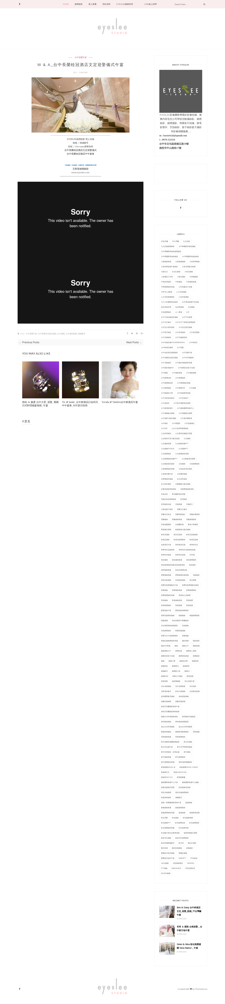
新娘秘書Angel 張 (168, 767)
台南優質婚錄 (182, 474)
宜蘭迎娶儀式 (180, 514)
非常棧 (192, 555)
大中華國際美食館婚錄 (187, 246)
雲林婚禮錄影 (180, 737)
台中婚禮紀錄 (166, 378)
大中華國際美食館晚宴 (169, 256)
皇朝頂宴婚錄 (166, 580)
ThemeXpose (201, 988)
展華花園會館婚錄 (167, 615)
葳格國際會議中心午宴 (169, 782)
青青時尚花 (193, 545)
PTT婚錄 (164, 868)
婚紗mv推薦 (165, 646)
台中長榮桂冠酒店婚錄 (47, 334)
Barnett (182, 858)
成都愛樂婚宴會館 (187, 489)
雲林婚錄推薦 (166, 737)
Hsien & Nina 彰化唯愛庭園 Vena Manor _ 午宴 (189, 946)
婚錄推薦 (196, 646)
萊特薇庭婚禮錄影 (182, 722)
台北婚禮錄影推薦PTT (169, 459)
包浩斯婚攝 (179, 307)
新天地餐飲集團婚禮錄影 (170, 742)
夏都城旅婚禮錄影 (182, 610)
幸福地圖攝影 (166, 524)
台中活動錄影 (166, 363)
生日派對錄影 (182, 479)
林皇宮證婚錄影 (192, 534)
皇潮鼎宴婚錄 (180, 580)
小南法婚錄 (188, 272)
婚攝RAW (164, 676)
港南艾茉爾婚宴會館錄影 (170, 711)
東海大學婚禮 (193, 524)
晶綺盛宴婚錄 (184, 696)
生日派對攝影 (166, 484)
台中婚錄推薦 (71, 334)
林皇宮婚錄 (165, 534)
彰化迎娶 (164, 818)
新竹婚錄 (187, 752)
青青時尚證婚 (180, 555)
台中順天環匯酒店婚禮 (182, 403)
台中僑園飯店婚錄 (167, 413)
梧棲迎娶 (164, 681)
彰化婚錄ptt (166, 823)
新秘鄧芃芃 (165, 772)
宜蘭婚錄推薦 (177, 519)
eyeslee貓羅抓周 (124, 4)
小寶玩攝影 (181, 277)
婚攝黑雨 (186, 666)
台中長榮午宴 (80, 57)
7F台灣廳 (175, 241)
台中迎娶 (180, 347)
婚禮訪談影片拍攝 (167, 656)
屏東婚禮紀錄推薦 (182, 575)
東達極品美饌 (166, 529)
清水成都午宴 (189, 681)
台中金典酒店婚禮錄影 (169, 352)
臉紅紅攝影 (192, 843)
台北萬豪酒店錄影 (167, 464)
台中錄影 (164, 423)
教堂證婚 (190, 676)
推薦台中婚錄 (177, 676)
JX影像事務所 (178, 863)
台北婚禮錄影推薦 (182, 454)
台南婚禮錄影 (194, 464)
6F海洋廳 (164, 241)
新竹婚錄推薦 (166, 757)
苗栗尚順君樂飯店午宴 (169, 585)
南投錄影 (192, 565)
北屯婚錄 (191, 307)
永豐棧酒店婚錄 (167, 479)
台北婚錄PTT (183, 449)
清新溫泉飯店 (166, 691)
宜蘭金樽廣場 (194, 514)
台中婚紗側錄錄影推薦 (183, 363)
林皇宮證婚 (178, 534)
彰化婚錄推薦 (188, 818)
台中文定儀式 (166, 322)
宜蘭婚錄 (164, 519)
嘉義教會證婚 (194, 813)
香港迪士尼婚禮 (184, 595)
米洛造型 (164, 494)
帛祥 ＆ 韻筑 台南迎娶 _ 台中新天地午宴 (189, 928)
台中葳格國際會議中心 (185, 408)
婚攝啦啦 (164, 666)
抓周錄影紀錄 (166, 504)
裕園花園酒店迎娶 (167, 787)
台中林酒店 (193, 342)
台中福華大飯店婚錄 (168, 418)
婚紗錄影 (196, 641)
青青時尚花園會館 (167, 550)
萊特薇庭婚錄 (166, 722)
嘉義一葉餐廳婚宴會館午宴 (171, 802)
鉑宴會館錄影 (166, 797)
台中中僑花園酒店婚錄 (169, 317)
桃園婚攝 (164, 620)
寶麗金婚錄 (183, 853)
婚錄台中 (185, 646)
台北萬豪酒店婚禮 (188, 459)
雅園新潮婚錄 (166, 732)
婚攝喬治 (175, 666)
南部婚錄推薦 (166, 570)
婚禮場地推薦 (184, 656)
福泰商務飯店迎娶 (190, 833)
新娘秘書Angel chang (188, 767)
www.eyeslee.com (80, 172)
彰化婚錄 (175, 818)
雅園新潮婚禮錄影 (182, 732)
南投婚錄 (164, 560)
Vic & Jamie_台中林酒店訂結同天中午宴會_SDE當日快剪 (80, 403)
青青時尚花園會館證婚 (187, 550)
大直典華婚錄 (194, 261)
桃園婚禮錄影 (194, 615)
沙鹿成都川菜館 (167, 509)
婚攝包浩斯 (183, 661)
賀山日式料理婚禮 (185, 727)
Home (66, 4)
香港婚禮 (189, 600)
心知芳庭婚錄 (184, 297)
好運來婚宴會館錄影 (168, 489)
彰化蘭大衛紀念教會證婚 (170, 833)
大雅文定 (164, 272)
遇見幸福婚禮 (166, 792)
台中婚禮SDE (180, 388)
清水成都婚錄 (166, 686)
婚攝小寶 (172, 661)
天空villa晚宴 (166, 292)
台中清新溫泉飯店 (167, 398)
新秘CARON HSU (180, 772)
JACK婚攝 (165, 863)
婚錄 (176, 646)
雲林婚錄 (196, 732)
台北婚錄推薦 (166, 443)
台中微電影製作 (167, 408)
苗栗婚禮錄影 (191, 590)
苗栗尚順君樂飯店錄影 (190, 585)
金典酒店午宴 (166, 545)
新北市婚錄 (188, 742)
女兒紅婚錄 (176, 272)
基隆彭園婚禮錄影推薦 (169, 641)
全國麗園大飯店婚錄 (182, 484)
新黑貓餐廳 (181, 777)
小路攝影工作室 (167, 277)
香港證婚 (189, 605)
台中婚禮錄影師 (167, 383)
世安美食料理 (166, 307)
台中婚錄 (61, 334)
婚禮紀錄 (178, 651)
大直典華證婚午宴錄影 (169, 267)
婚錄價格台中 (166, 651)
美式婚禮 (192, 580)
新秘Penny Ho (167, 777)
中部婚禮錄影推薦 (167, 287)
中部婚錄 (178, 282)
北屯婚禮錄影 (166, 312)
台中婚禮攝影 (166, 388)
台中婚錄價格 (191, 373)
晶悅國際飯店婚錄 (167, 696)
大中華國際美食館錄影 (190, 256)
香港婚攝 (178, 605)
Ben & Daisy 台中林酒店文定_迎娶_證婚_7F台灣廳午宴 (189, 911)
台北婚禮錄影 (166, 454)
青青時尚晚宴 (166, 555)
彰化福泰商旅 (184, 828)
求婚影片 (189, 504)
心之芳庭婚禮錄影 (167, 297)
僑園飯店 (178, 797)
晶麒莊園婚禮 (166, 701)
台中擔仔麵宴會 (186, 418)
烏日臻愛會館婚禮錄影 (169, 625)
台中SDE (164, 428)
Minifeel (190, 863)
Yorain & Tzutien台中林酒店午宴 (120, 402)
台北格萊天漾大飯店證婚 (170, 438)
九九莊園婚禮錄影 (167, 246)
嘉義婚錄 (188, 802)
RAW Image (176, 868)
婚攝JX (187, 671)
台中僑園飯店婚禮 (185, 413)
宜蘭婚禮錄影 (191, 519)
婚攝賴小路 (176, 671)
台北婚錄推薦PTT (181, 443)
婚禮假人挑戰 (191, 651)
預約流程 (107, 4)
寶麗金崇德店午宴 (167, 858)
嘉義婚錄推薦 (166, 808)
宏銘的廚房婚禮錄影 (168, 499)
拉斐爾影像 (179, 524)
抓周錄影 (183, 499)
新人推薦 (93, 4)
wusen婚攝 (165, 873)
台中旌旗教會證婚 (183, 393)
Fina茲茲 (193, 858)
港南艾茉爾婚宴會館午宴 (170, 706)
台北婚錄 (187, 438)
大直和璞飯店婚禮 (188, 267)
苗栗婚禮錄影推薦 (167, 595)
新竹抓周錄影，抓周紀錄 (170, 752)
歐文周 (181, 843)
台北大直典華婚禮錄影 (180, 428)
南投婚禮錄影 (191, 560)
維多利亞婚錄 (166, 838)
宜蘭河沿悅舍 (166, 514)
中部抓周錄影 (166, 282)
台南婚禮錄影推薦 (167, 469)
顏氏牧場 (164, 848)
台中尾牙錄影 (166, 332)
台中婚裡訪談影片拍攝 (186, 368)
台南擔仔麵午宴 (167, 474)
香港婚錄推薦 (177, 600)
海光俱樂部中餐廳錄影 (180, 620)
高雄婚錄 (185, 625)
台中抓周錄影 (180, 332)
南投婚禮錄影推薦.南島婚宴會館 (173, 565)
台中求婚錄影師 (181, 337)
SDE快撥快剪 (190, 868)
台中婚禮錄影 (180, 378)
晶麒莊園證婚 (180, 701)
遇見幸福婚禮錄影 (182, 792)
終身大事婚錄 (180, 691)
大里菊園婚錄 (180, 261)
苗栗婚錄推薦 (177, 590)
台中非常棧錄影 (188, 358)
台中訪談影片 (184, 398)
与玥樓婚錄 (193, 277)
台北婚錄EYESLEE (167, 449)
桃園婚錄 (182, 615)
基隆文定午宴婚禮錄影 (169, 636)
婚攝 (162, 661)
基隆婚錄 (185, 636)
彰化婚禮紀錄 (180, 823)
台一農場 (178, 312)
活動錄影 (196, 575)
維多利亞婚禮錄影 (182, 838)
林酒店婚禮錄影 (179, 540)
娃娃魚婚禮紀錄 (181, 570)
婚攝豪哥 (81, 334)
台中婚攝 (192, 388)
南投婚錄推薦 (177, 560)
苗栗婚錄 (164, 590)
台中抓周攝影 (194, 332)
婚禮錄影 (79, 4)
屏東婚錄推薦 (166, 575)
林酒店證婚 (193, 540)
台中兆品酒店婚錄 (185, 327)
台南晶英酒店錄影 (185, 469)
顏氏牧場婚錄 (177, 848)
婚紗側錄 (185, 641)
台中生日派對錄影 (167, 327)
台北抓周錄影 (166, 433)
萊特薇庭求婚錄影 (188, 716)
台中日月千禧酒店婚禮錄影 (185, 322)
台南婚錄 (182, 464)
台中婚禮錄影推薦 (183, 383)
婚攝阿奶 (195, 661)
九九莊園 (186, 241)
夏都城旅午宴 (166, 610)
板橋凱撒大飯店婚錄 (182, 529)
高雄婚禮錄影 (166, 631)
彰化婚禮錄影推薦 (167, 828)
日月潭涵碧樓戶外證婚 (190, 302)
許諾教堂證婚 (194, 691)
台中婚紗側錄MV (167, 368)
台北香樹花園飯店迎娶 (183, 433)
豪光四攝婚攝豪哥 (167, 843)
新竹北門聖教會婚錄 (184, 747)
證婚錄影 (189, 848)
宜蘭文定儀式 (182, 509)
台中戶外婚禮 (187, 317)
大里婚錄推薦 (166, 261)
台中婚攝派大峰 (167, 393)
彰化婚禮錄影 (194, 823)
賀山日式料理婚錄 (167, 727)
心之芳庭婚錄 (181, 292)
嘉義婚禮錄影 (180, 808)
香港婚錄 (164, 600)
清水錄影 (192, 686)
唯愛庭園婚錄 (180, 631)
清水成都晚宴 (180, 686)
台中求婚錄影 (166, 337)
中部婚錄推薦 (191, 282)
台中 (187, 312)
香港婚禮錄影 (166, 605)
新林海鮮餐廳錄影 (185, 762)
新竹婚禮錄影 (180, 757)
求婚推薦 (178, 504)
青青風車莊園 (180, 545)
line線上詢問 (150, 4)
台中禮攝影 (176, 423)
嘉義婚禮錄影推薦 (167, 813)
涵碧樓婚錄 (176, 681)
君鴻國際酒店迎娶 (178, 494)
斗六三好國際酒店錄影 (169, 302)
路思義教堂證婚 (184, 787)
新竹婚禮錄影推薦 (167, 762)
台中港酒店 (165, 403)
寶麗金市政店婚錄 (167, 853)
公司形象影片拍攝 (185, 287)
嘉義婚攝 (182, 813)
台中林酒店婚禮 (167, 347)
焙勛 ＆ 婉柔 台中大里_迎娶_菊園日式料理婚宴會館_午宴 (40, 403)
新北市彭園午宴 (167, 747)
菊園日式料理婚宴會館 (169, 716)
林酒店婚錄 (165, 540)
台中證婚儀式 (189, 423)
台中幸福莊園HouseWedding (173, 342)
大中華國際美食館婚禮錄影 (171, 251)
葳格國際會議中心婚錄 (190, 782)
